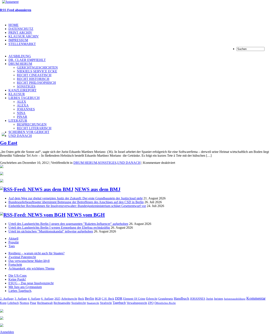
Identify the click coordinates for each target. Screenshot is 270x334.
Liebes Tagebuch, (20, 291)
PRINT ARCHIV (20, 32)
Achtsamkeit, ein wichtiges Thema (31, 268)
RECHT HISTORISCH (33, 79)
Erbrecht (151, 298)
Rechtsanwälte (62, 303)
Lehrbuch (13, 303)
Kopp (3, 303)
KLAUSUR (16, 94)
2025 (57, 298)
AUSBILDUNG (19, 56)
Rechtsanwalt (45, 303)
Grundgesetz (165, 298)
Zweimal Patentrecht (22, 257)
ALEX (21, 101)
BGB (98, 298)
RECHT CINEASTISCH (34, 75)
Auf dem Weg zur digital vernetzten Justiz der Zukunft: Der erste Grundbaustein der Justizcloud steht (75, 198)
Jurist (209, 298)
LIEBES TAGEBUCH (24, 98)
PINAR (22, 117)
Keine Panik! (17, 279)
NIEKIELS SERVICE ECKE (37, 71)
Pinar (33, 303)
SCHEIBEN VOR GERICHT (28, 132)
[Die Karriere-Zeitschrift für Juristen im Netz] (9, 2)
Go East (8, 143)
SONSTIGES (26, 86)
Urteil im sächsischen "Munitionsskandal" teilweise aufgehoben (50, 231)
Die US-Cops (17, 275)
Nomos (24, 303)
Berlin (89, 299)
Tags (11, 246)
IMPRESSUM (18, 40)
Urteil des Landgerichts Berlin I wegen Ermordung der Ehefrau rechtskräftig (59, 227)
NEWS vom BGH (86, 215)
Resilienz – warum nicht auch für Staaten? (36, 253)
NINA (21, 113)
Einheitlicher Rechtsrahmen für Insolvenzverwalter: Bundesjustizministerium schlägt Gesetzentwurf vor (77, 206)
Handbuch (181, 299)
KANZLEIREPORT (22, 90)
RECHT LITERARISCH (34, 128)
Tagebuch (119, 303)
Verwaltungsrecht (137, 303)
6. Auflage (47, 298)
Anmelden (7, 332)
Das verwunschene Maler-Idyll (29, 261)
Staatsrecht (93, 303)
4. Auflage (34, 298)
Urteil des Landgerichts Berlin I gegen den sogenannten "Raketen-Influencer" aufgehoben (68, 224)
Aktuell (13, 238)
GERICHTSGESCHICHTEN (37, 67)
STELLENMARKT (22, 44)
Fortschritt (15, 264)
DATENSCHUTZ (20, 29)
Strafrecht (106, 303)
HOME (13, 25)
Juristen (218, 298)
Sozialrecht (78, 303)
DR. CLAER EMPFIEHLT (27, 60)
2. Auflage (7, 298)
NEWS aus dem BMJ (97, 189)
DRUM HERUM (20, 63)
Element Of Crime (134, 298)
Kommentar (256, 298)
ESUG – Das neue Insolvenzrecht (31, 283)
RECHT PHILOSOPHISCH (36, 82)
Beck (81, 298)
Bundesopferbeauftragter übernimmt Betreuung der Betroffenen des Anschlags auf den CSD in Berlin (76, 202)
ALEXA (23, 105)
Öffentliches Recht (165, 303)
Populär (13, 242)
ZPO (151, 303)
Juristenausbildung (235, 298)
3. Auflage (21, 298)
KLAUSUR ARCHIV (23, 36)
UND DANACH (20, 136)
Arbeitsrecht (69, 298)
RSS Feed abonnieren (15, 10)
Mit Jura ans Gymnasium (25, 287)
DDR (118, 299)
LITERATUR (17, 120)
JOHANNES (26, 109)
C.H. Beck (108, 298)
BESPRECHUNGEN (32, 124)
